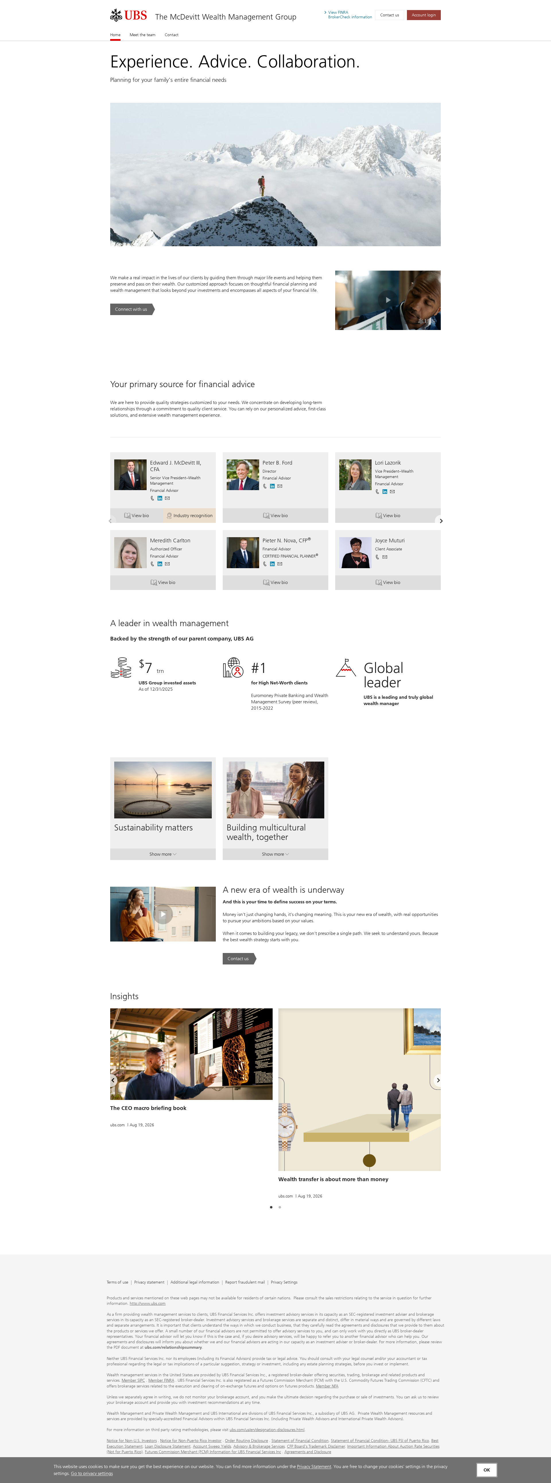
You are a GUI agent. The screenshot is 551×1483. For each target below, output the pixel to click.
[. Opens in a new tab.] (128, 15)
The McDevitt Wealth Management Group (225, 17)
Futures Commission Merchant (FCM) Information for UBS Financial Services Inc (213, 1451)
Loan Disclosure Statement (168, 1446)
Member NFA (327, 1386)
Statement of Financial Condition (300, 1440)
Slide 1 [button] (271, 1207)
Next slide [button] (433, 1081)
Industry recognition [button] (195, 517)
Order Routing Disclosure (246, 1440)
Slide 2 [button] (280, 1207)
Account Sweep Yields (212, 1446)
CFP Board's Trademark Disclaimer (316, 1446)
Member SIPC (133, 1380)
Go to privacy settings (92, 1473)
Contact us (389, 15)
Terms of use (117, 1282)
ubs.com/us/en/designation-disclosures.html (267, 1429)
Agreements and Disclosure (307, 1451)
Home (115, 34)
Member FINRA (161, 1380)
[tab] (271, 1207)
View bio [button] (147, 517)
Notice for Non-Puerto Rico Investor (191, 1440)
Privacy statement (149, 1282)
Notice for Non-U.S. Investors (132, 1440)
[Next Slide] (441, 521)
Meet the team (143, 34)
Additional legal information (194, 1282)
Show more (163, 855)
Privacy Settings (284, 1282)
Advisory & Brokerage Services (259, 1446)
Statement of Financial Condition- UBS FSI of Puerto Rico (380, 1440)
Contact (172, 34)
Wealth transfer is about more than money (333, 1179)
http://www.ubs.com (148, 1303)
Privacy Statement (314, 1466)
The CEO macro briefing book (148, 1108)
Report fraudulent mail (245, 1282)
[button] (167, 498)
